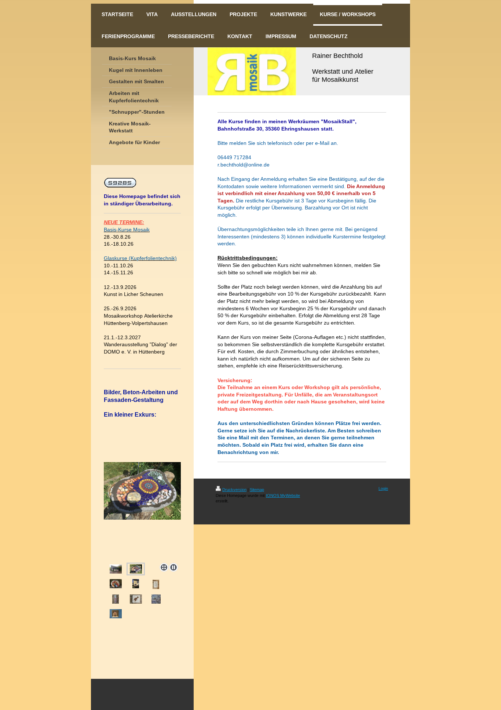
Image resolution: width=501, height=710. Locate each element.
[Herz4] (115, 599)
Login (383, 488)
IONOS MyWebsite (283, 495)
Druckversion (234, 489)
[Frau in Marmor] (156, 584)
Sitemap (257, 489)
